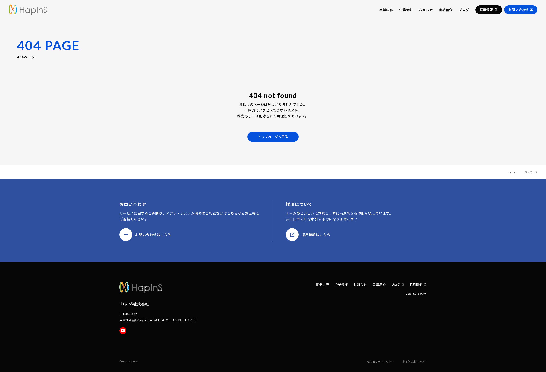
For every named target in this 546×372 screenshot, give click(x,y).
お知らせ (426, 9)
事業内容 (386, 9)
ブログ (464, 9)
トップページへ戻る (273, 136)
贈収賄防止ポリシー (414, 361)
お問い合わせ (416, 294)
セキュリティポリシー (380, 361)
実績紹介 (445, 9)
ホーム (512, 172)
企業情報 (406, 9)
